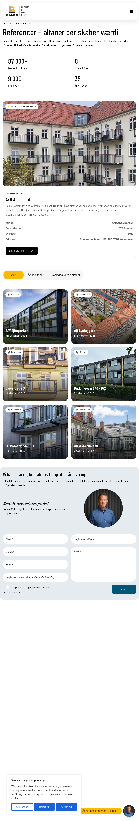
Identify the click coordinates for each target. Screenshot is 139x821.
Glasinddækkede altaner (65, 274)
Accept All (66, 806)
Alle (13, 274)
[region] (44, 794)
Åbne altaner (35, 274)
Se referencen (16, 250)
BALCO (7, 23)
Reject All (44, 806)
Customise (22, 806)
